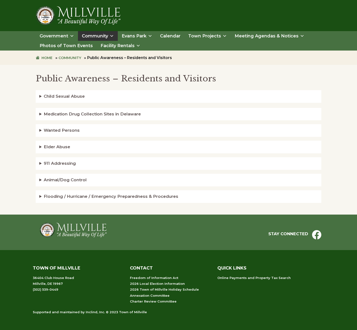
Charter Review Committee (153, 301)
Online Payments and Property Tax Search (254, 278)
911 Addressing (60, 163)
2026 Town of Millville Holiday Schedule (164, 289)
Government (54, 36)
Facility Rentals (118, 45)
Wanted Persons (62, 130)
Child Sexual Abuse (64, 96)
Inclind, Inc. (95, 312)
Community (95, 36)
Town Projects (204, 36)
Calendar (170, 36)
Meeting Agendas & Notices (266, 36)
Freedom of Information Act (154, 278)
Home (47, 58)
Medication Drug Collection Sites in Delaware (92, 114)
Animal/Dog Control (65, 179)
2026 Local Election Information (157, 284)
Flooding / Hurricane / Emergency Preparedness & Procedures (111, 196)
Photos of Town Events (66, 45)
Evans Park (134, 36)
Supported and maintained (56, 312)
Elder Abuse (57, 146)
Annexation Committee (150, 295)
